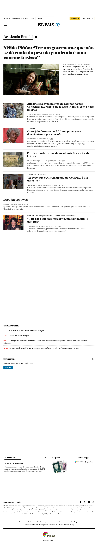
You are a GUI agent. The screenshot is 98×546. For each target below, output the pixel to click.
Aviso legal (43, 522)
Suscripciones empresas (47, 525)
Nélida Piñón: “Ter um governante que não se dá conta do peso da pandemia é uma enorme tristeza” (48, 52)
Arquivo (56, 458)
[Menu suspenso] (5, 25)
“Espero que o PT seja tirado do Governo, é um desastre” (57, 179)
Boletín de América (13, 464)
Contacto (22, 522)
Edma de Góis (31, 139)
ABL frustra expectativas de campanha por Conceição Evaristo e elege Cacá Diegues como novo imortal (60, 107)
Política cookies (53, 522)
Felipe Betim (31, 114)
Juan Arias (7, 204)
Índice (61, 525)
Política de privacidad (66, 522)
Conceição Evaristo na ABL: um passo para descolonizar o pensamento (54, 133)
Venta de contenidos (32, 522)
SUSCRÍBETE (75, 18)
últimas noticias (11, 326)
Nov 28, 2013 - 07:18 (20, 204)
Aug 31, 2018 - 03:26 (52, 114)
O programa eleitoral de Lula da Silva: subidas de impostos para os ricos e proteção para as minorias (45, 342)
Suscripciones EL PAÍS (31, 525)
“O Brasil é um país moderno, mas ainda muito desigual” (57, 220)
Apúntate (8, 367)
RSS (57, 525)
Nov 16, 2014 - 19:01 (57, 161)
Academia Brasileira (20, 37)
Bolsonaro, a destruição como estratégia (26, 330)
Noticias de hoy (69, 525)
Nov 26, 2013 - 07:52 (54, 226)
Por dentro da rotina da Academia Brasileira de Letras (58, 155)
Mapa (76, 522)
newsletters (9, 359)
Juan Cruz (66, 64)
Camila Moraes (32, 161)
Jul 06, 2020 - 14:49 (83, 64)
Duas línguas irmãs (15, 200)
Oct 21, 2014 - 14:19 (57, 185)
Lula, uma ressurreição (19, 335)
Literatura (31, 128)
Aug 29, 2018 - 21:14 (45, 139)
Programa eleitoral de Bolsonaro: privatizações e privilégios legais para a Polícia (44, 348)
